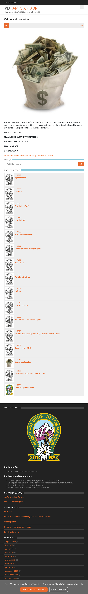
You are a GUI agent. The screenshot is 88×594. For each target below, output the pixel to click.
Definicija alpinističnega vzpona (28, 249)
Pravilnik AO (20, 220)
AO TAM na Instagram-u (14, 501)
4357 (19, 217)
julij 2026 (9, 545)
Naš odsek (19, 263)
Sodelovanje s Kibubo (23, 348)
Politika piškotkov (22, 277)
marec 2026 (10, 560)
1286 (19, 385)
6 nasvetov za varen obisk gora (28, 320)
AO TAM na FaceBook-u (14, 497)
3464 (19, 274)
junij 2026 (9, 549)
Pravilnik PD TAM (22, 206)
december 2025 (11, 571)
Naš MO (18, 291)
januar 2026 (10, 567)
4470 (19, 203)
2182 (19, 371)
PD (20, 8)
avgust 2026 (10, 541)
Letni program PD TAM (24, 388)
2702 (19, 345)
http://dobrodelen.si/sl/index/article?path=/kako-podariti (28, 155)
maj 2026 (9, 552)
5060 (19, 189)
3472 (19, 260)
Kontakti (18, 192)
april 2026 (9, 556)
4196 (19, 232)
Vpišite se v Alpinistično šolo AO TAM (30, 374)
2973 (19, 331)
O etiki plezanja (21, 305)
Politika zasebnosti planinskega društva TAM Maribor (37, 334)
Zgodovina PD (20, 178)
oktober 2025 (11, 578)
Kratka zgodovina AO (24, 234)
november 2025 (12, 574)
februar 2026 (10, 563)
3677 (19, 246)
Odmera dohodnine (23, 362)
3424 (19, 288)
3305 (19, 317)
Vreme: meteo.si (11, 2)
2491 (19, 359)
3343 (19, 302)
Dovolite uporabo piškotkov (34, 589)
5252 (19, 175)
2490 (81, 26)
